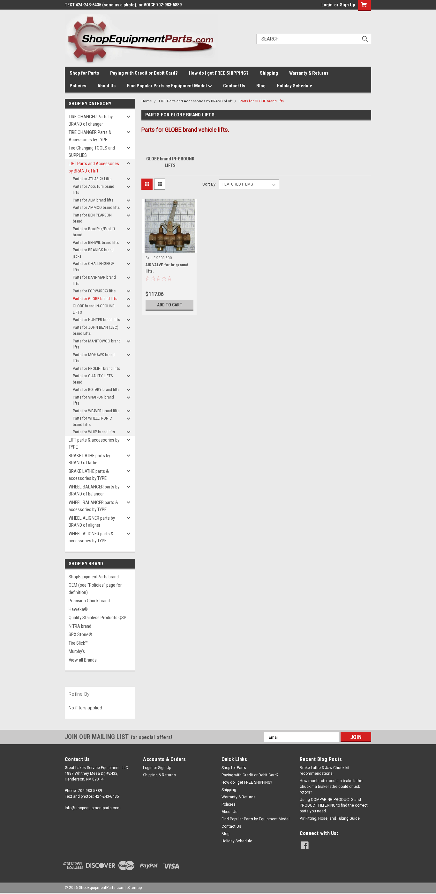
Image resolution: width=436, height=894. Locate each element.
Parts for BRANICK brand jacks (93, 253)
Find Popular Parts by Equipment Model (167, 86)
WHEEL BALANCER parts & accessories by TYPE (93, 506)
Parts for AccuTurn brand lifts (93, 189)
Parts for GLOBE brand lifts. (95, 298)
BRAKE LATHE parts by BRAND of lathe (89, 459)
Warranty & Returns (308, 73)
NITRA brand (80, 626)
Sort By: (209, 184)
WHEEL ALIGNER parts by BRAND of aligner (92, 521)
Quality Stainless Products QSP (97, 617)
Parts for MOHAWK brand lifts (94, 357)
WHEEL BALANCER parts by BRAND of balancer (94, 490)
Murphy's (77, 651)
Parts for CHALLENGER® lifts (93, 266)
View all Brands (83, 660)
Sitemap (134, 887)
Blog (261, 86)
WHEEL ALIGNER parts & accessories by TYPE (91, 537)
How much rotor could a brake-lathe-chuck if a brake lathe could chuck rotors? (331, 787)
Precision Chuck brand (89, 601)
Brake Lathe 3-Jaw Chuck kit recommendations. (325, 771)
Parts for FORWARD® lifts (94, 291)
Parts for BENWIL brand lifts (96, 242)
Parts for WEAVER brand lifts (96, 410)
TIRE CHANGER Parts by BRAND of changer (91, 120)
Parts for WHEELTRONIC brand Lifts (92, 421)
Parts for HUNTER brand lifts (96, 319)
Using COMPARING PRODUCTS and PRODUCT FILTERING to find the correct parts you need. (334, 805)
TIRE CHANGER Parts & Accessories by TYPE (90, 136)
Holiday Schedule (294, 86)
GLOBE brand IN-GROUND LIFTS (94, 309)
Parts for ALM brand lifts (93, 200)
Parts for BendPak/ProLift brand (94, 232)
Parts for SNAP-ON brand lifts (93, 400)
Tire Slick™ (78, 643)
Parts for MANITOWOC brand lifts (97, 344)
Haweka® (78, 609)
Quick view (169, 248)
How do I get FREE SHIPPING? (219, 73)
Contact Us (234, 86)
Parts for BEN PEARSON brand (92, 218)
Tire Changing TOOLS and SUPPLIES (92, 151)
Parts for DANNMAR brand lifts (94, 280)
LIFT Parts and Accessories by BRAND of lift (94, 167)
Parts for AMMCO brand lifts (96, 207)
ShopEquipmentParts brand (94, 577)
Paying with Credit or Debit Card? (144, 73)
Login (327, 4)
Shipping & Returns (159, 775)
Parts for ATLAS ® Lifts (92, 178)
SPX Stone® (80, 634)
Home (146, 101)
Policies (78, 86)
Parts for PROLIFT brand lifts (96, 368)
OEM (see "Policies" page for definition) (95, 588)
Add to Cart (169, 304)
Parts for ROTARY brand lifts (96, 389)
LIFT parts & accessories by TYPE (94, 443)
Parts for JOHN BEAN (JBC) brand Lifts (95, 330)
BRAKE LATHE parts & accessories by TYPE (89, 474)
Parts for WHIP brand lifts (94, 431)
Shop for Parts (84, 73)
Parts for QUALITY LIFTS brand (93, 379)
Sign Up (347, 4)
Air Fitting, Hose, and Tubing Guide (330, 818)
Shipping (269, 73)
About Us (106, 86)
